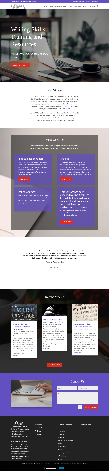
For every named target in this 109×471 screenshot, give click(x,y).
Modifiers (61, 437)
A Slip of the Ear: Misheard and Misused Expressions (23, 326)
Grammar (54, 324)
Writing (60, 459)
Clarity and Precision (27, 331)
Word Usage (23, 333)
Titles (60, 449)
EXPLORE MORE (55, 365)
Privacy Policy (95, 1)
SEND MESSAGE (91, 407)
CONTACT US (66, 222)
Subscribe (75, 1)
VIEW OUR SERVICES (20, 65)
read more (16, 355)
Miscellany (16, 333)
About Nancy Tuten (80, 6)
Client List (81, 1)
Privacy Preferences (51, 468)
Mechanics (61, 431)
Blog (70, 6)
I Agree (61, 467)
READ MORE (23, 179)
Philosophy (87, 1)
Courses (84, 428)
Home (45, 6)
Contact (92, 6)
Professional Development (57, 6)
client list (66, 109)
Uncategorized (63, 453)
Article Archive (86, 425)
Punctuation (62, 446)
